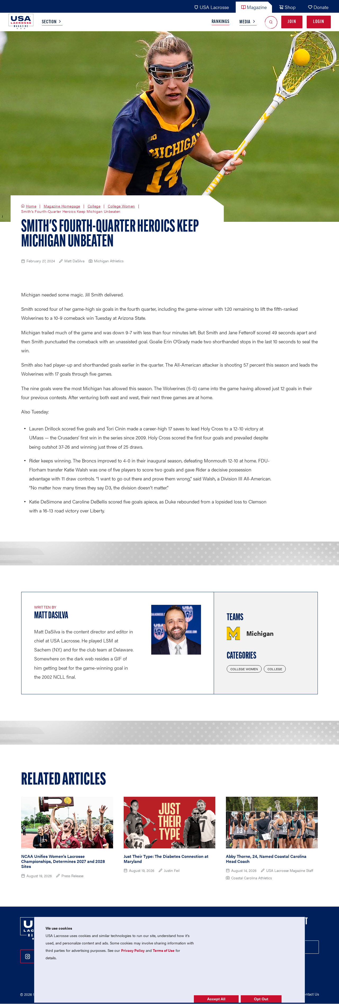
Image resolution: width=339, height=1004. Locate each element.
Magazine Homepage (62, 206)
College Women (121, 206)
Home (31, 206)
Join (292, 22)
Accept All (216, 999)
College (94, 206)
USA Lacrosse (214, 7)
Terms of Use (164, 950)
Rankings (221, 22)
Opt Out (261, 999)
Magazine (257, 7)
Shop (290, 7)
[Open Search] (271, 22)
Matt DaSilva (51, 616)
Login (318, 22)
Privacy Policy (133, 950)
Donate (321, 7)
